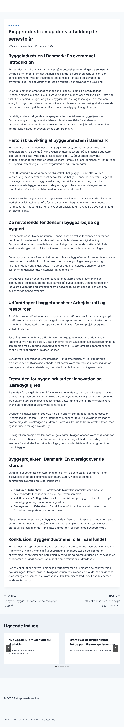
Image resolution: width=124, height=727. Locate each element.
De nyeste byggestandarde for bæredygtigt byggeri (30, 601)
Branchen (14, 26)
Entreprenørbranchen (21, 46)
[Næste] (115, 648)
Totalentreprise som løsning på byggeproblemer (101, 601)
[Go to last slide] (8, 648)
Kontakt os (48, 719)
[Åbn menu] (117, 6)
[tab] (56, 666)
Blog (7, 719)
